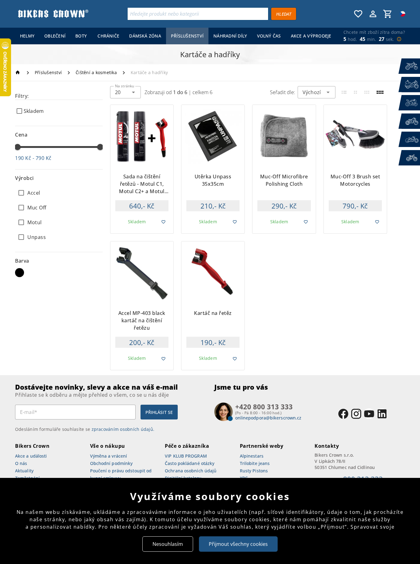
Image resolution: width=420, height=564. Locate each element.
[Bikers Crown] (53, 13)
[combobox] (125, 92)
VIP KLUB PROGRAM (186, 456)
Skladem (34, 111)
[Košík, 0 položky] (387, 13)
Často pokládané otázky (189, 463)
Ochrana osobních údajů (190, 471)
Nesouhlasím (168, 544)
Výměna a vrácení (108, 456)
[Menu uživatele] (373, 13)
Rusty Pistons (254, 471)
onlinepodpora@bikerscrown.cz (268, 418)
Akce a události (31, 456)
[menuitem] (27, 36)
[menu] (174, 36)
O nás (21, 463)
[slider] (17, 147)
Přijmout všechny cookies (238, 544)
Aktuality (24, 471)
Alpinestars (251, 456)
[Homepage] (18, 72)
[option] (59, 192)
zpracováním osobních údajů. (123, 429)
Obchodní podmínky (111, 463)
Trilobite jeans (255, 463)
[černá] (19, 272)
